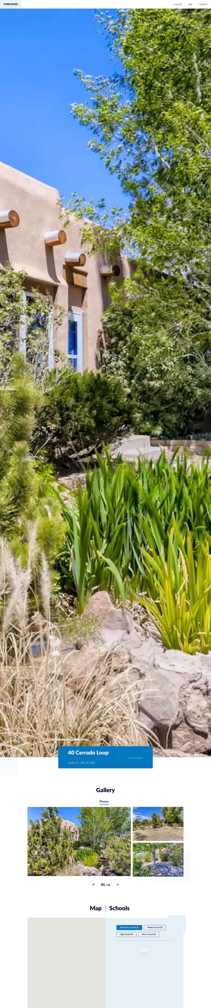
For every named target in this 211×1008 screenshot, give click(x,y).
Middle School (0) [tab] (154, 927)
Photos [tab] (104, 801)
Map (190, 4)
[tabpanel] (105, 846)
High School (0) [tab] (126, 934)
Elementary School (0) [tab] (129, 927)
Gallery (178, 4)
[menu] (116, 4)
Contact (203, 4)
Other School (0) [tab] (149, 934)
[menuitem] (178, 4)
